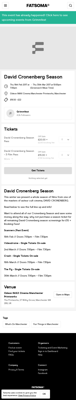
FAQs (11, 355)
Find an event (15, 348)
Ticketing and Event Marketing (52, 348)
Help (40, 355)
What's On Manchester (16, 324)
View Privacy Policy (27, 395)
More (7, 158)
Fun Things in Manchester (46, 324)
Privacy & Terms (16, 369)
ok (44, 394)
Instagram (43, 369)
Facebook (42, 373)
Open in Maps (63, 294)
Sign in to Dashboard (48, 351)
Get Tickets (38, 170)
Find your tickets (16, 351)
